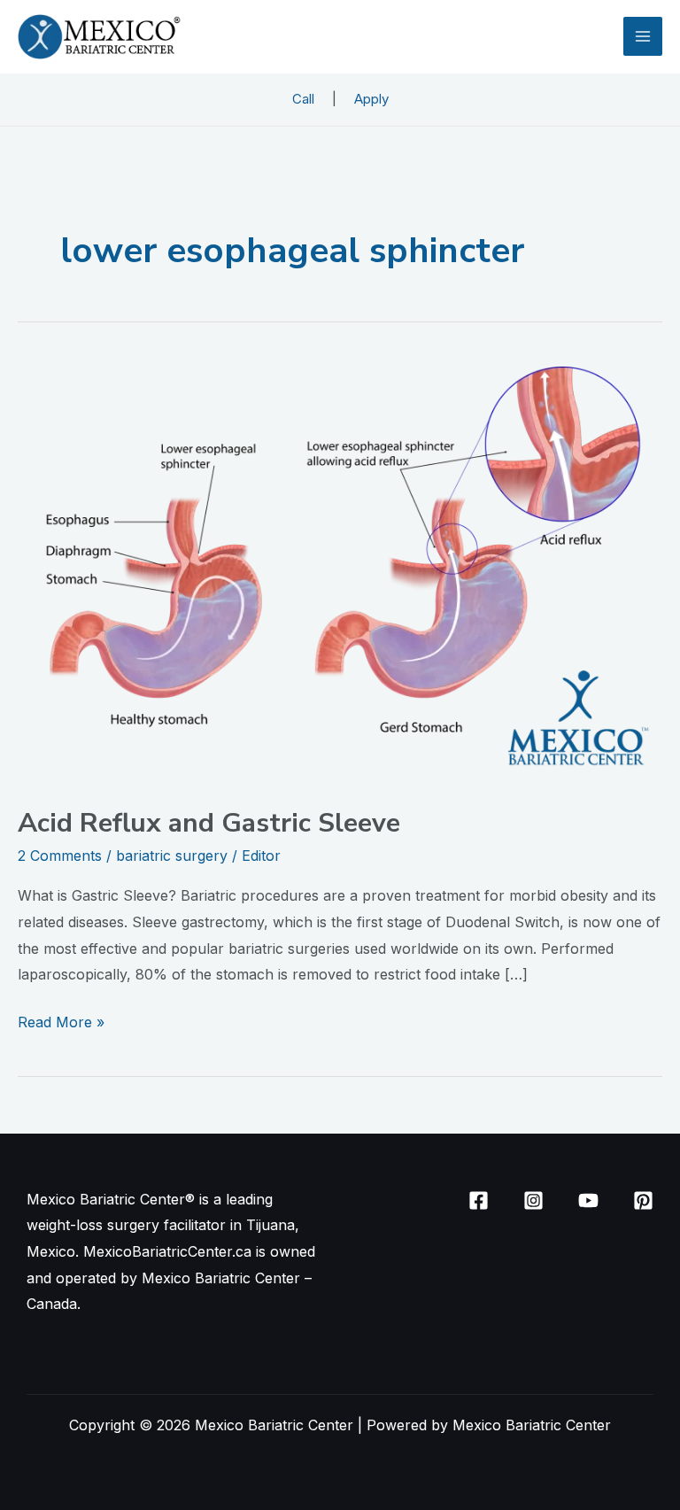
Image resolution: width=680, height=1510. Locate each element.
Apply (371, 98)
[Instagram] (533, 1200)
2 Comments (60, 855)
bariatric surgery (172, 855)
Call (303, 98)
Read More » (61, 1020)
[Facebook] (478, 1200)
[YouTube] (588, 1200)
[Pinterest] (643, 1200)
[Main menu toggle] (642, 36)
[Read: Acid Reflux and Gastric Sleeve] (340, 569)
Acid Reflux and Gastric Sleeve (209, 823)
